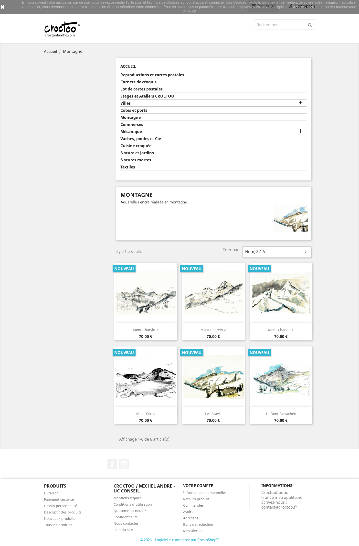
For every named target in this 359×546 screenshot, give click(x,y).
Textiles (127, 167)
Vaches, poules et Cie (140, 138)
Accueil (128, 66)
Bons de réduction (198, 524)
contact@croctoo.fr (279, 507)
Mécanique (131, 131)
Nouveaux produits (59, 518)
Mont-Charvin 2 (213, 329)
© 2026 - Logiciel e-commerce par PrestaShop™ (179, 539)
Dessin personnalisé (60, 505)
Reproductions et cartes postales (152, 75)
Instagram (124, 464)
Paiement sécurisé (59, 499)
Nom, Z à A (277, 252)
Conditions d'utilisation (133, 504)
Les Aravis (213, 413)
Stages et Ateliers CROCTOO (147, 96)
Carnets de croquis (138, 82)
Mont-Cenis (145, 413)
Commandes (193, 505)
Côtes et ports (133, 110)
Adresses (190, 518)
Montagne (130, 117)
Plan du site (123, 529)
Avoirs (188, 511)
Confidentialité (126, 517)
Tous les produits (58, 525)
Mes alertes (192, 530)
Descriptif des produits (63, 512)
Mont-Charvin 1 (281, 329)
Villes (125, 103)
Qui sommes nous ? (130, 510)
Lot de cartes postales (141, 89)
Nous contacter (126, 523)
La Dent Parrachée (281, 413)
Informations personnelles (205, 492)
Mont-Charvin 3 (145, 329)
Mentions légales (128, 498)
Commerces (131, 124)
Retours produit (196, 499)
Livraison (51, 493)
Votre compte (198, 485)
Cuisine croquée (135, 145)
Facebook (112, 464)
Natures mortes (135, 160)
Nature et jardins (137, 153)
